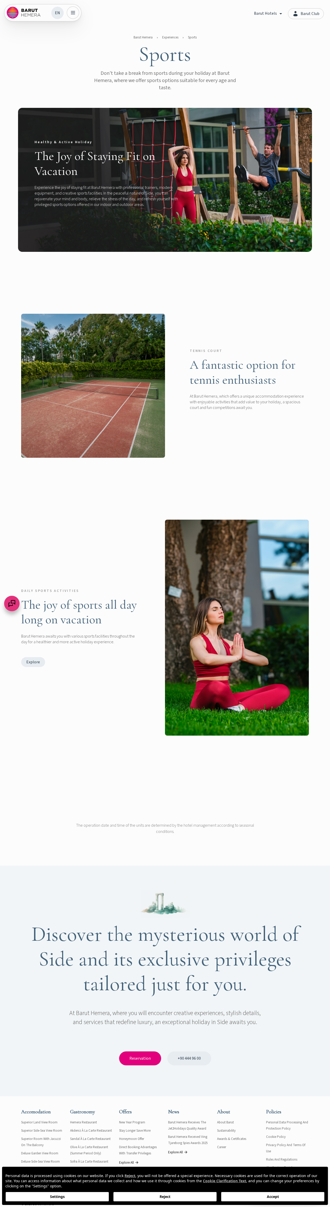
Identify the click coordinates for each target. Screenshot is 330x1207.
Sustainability (226, 1130)
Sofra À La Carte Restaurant (89, 1161)
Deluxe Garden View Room (39, 1153)
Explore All (126, 1162)
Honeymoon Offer (131, 1139)
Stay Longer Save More (135, 1130)
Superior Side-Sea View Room (41, 1130)
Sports (192, 37)
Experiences (170, 37)
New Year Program (132, 1122)
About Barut (225, 1122)
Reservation (140, 1058)
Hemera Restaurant (83, 1122)
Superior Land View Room (39, 1122)
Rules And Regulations (281, 1159)
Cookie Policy (276, 1136)
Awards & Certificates (231, 1139)
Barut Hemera (143, 37)
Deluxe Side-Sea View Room (40, 1161)
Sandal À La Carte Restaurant (90, 1139)
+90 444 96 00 (189, 1058)
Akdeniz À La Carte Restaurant (91, 1130)
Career (221, 1147)
